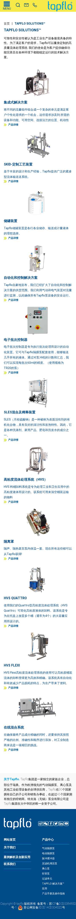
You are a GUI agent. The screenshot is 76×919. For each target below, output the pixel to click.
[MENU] (7, 4)
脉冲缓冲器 (48, 858)
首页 (7, 23)
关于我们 (10, 847)
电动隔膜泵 (48, 853)
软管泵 (46, 873)
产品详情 (13, 124)
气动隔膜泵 (48, 848)
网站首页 (10, 839)
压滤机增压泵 (49, 863)
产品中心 (48, 839)
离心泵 (46, 868)
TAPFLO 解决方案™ (53, 883)
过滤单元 (47, 878)
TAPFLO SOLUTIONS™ (30, 23)
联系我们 (10, 864)
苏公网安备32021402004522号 (44, 907)
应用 (44, 888)
